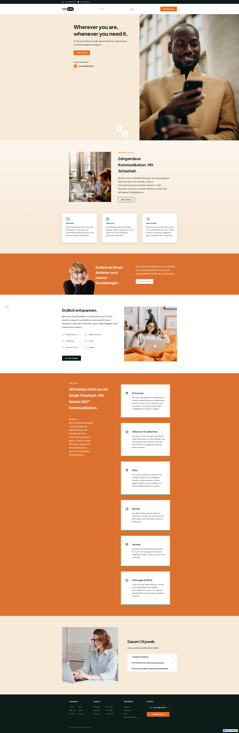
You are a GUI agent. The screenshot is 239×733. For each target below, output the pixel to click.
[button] (125, 134)
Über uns (72, 710)
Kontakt (81, 714)
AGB (125, 714)
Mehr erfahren (81, 53)
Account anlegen (71, 358)
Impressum (127, 707)
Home (102, 9)
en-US (132, 10)
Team (80, 710)
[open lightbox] (189, 77)
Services (72, 714)
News (80, 707)
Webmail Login (168, 9)
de (131, 8)
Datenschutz (128, 710)
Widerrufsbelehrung (130, 717)
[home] (68, 9)
